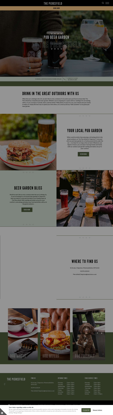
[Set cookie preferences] (3, 411)
